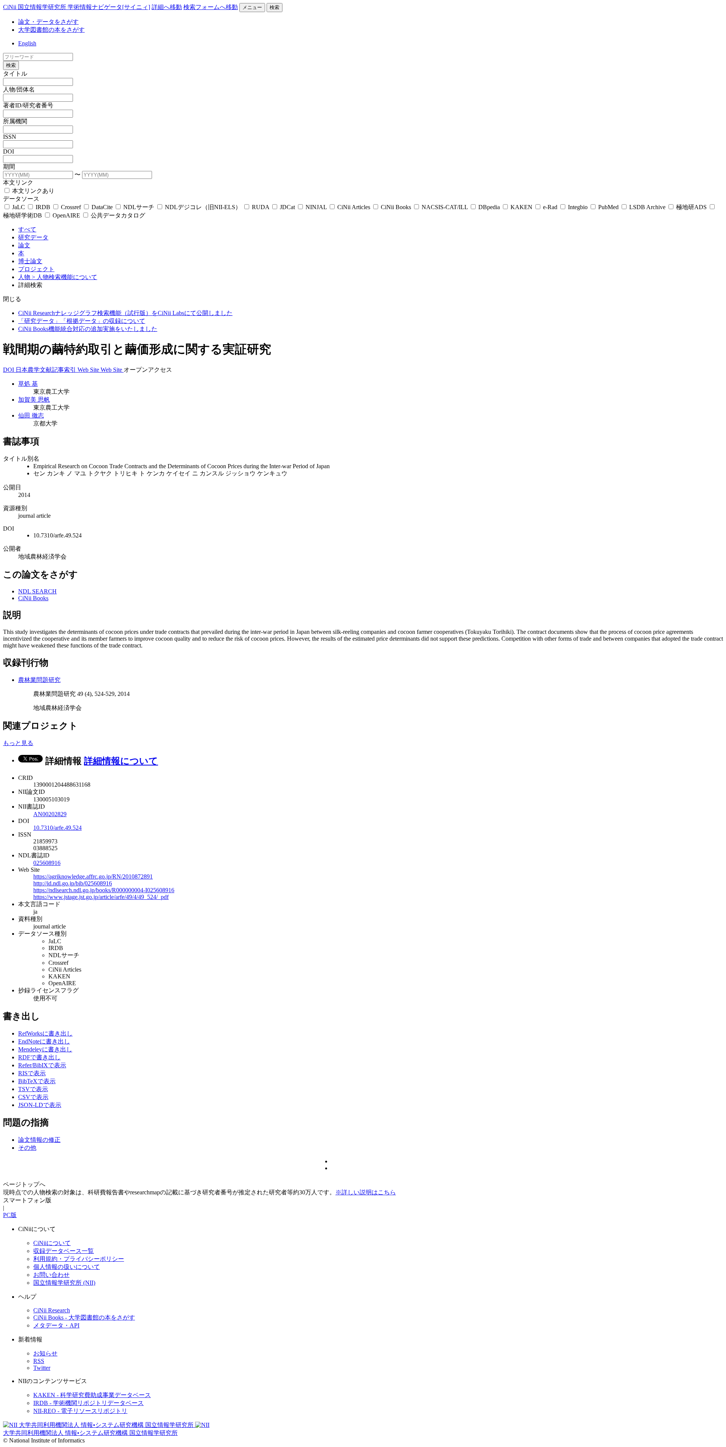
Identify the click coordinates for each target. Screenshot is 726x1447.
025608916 (46, 863)
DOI (8, 151)
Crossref (70, 207)
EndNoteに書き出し (44, 1041)
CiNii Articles (354, 207)
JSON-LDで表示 (39, 1105)
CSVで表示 (33, 1097)
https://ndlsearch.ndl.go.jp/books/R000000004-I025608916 (103, 890)
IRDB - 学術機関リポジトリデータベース (88, 1403)
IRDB (43, 207)
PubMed (608, 207)
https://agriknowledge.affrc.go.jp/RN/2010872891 (93, 876)
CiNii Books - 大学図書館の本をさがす (84, 1317)
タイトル (15, 73)
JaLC (18, 207)
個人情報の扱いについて (66, 1267)
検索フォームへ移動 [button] (210, 7)
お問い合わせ (51, 1275)
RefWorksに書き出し (45, 1033)
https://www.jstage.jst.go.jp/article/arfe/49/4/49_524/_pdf (101, 897)
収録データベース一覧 (63, 1251)
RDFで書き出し (39, 1057)
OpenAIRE (66, 215)
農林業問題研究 (39, 680)
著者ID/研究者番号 (28, 105)
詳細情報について (121, 761)
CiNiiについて (52, 1243)
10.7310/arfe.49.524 (57, 827)
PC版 (10, 1215)
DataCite (102, 207)
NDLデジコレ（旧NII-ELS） (203, 207)
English (27, 43)
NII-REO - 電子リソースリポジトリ (80, 1411)
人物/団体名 (19, 89)
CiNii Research (51, 1310)
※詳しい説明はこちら (365, 1192)
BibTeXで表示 (37, 1081)
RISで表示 (32, 1073)
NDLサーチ (139, 207)
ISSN (9, 137)
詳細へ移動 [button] (167, 7)
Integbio (577, 207)
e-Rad (550, 207)
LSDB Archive (647, 207)
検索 (274, 7)
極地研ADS (691, 207)
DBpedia (489, 207)
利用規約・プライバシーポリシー (78, 1259)
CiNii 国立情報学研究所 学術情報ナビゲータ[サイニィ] (76, 7)
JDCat (287, 207)
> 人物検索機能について (64, 277)
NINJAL (316, 207)
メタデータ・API (56, 1325)
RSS (38, 1361)
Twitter (41, 1368)
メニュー (252, 7)
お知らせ (45, 1353)
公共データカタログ (117, 215)
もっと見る (18, 743)
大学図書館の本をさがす (51, 29)
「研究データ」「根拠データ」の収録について (81, 321)
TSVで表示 (33, 1089)
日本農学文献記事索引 (47, 369)
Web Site (89, 369)
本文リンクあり (32, 191)
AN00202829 (50, 814)
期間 (9, 166)
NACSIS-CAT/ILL (444, 207)
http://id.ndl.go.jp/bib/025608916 (72, 883)
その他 (27, 1147)
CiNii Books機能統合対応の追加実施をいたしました (87, 329)
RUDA (260, 207)
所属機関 (15, 121)
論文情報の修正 (39, 1139)
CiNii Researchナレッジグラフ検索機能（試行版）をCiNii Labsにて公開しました (125, 313)
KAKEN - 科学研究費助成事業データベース (92, 1395)
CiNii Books (396, 207)
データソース (21, 199)
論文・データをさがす (48, 22)
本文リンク (18, 182)
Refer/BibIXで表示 (42, 1065)
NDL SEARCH (37, 591)
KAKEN (521, 207)
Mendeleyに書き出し (45, 1049)
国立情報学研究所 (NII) (64, 1282)
